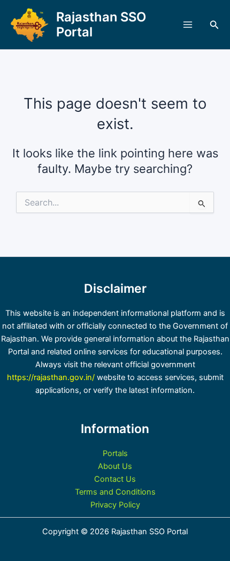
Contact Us (115, 479)
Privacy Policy (115, 505)
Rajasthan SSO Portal (101, 24)
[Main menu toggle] (188, 24)
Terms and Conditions (115, 492)
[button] (214, 25)
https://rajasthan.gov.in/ (51, 377)
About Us (115, 466)
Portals (115, 453)
